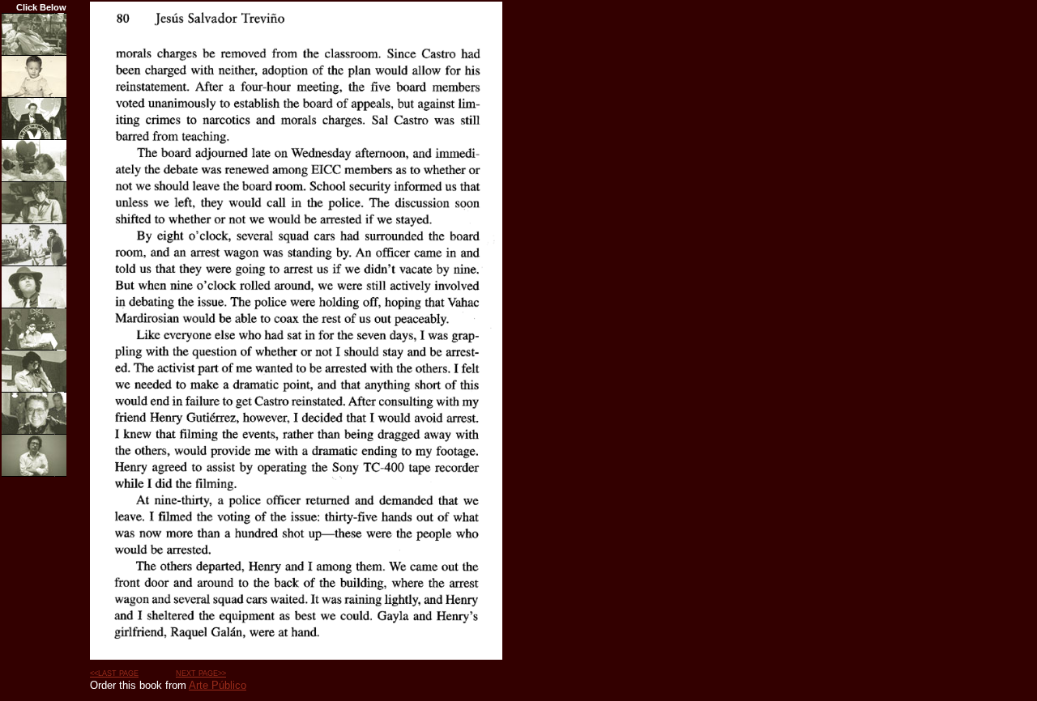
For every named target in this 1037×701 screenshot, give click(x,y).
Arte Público (217, 685)
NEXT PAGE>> (201, 673)
